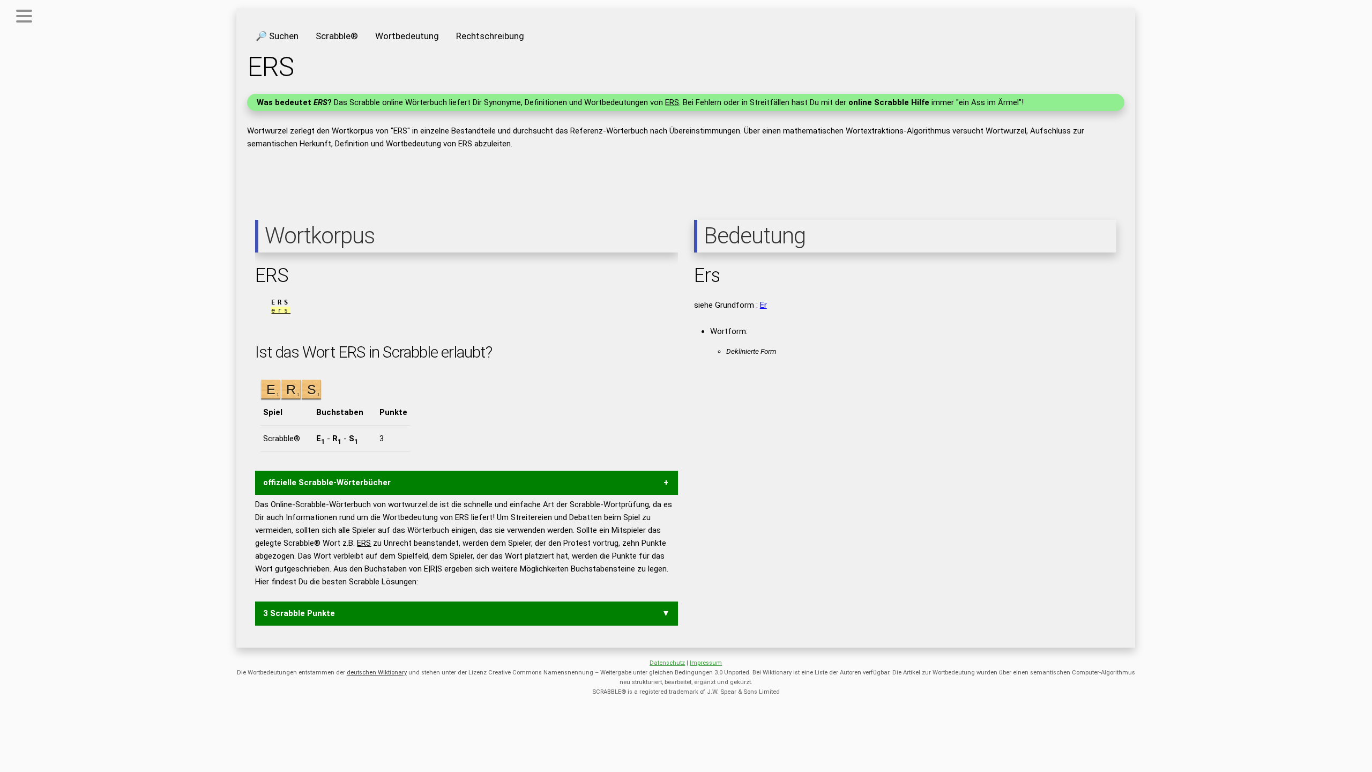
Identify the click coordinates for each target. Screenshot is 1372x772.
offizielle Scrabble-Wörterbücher (327, 482)
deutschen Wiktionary (377, 672)
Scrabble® (337, 36)
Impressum (706, 662)
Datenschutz (667, 662)
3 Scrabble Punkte (299, 613)
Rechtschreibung (490, 36)
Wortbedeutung (407, 36)
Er (763, 305)
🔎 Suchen (277, 36)
